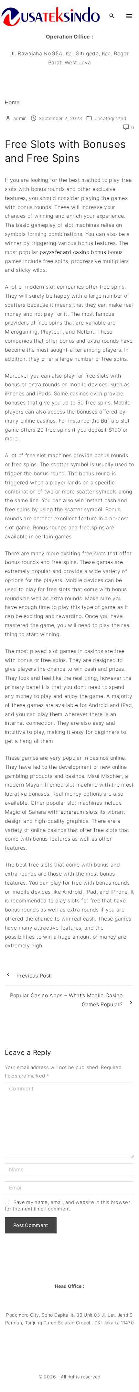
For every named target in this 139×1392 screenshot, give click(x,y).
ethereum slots (79, 812)
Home (12, 102)
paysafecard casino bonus (73, 252)
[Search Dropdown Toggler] (112, 16)
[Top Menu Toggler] (129, 16)
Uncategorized (110, 118)
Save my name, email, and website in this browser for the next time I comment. (67, 1205)
